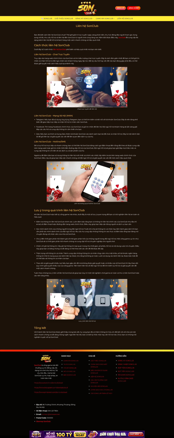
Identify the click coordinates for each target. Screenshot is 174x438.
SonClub (48, 18)
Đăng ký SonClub (84, 18)
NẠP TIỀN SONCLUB (126, 368)
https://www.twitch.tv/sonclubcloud (48, 383)
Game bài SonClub (104, 18)
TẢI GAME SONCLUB (126, 375)
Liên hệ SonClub (125, 18)
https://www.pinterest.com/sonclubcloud (50, 392)
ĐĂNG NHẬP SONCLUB (127, 364)
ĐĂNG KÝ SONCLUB (126, 361)
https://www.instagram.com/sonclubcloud (51, 388)
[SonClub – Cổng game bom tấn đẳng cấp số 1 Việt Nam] (87, 8)
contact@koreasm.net (51, 414)
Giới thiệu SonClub (64, 18)
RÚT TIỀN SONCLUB (126, 371)
